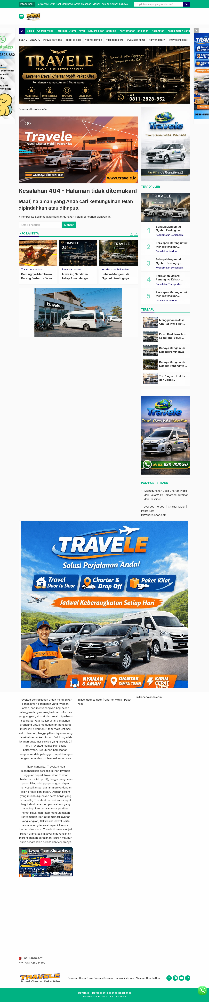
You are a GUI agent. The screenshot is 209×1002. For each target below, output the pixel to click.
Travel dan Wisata (71, 269)
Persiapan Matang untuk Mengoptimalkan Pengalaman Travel (171, 246)
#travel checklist (178, 39)
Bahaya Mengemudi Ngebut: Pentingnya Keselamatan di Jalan (169, 263)
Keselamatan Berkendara (183, 30)
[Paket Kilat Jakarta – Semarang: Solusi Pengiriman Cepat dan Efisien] (150, 336)
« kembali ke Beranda (32, 216)
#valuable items (136, 39)
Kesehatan (158, 30)
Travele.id (25, 699)
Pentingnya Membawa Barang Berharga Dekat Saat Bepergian (71, 4)
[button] (186, 4)
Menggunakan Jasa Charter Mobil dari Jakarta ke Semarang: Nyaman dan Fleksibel (166, 495)
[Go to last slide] (131, 234)
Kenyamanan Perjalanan (134, 30)
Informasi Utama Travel (71, 30)
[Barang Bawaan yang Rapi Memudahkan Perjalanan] (118, 253)
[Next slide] (136, 234)
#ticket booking (114, 39)
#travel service (93, 39)
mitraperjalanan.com (153, 515)
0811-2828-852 (33, 958)
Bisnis (30, 30)
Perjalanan (107, 269)
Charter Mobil (45, 30)
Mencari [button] (69, 225)
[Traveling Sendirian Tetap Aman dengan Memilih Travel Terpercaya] (78, 253)
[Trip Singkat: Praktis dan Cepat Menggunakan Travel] (150, 379)
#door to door (73, 39)
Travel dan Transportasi (169, 284)
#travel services (52, 39)
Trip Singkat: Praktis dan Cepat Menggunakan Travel (172, 380)
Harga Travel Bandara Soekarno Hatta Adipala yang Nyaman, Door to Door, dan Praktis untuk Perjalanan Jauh (139, 978)
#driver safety (157, 39)
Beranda (72, 978)
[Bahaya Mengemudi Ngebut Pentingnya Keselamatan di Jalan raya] (165, 207)
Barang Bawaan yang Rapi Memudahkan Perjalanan (116, 278)
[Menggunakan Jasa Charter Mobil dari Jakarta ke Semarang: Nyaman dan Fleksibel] (150, 322)
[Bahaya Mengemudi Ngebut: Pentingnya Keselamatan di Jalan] (150, 364)
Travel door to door (32, 269)
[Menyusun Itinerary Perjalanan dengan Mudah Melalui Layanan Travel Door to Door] (38, 253)
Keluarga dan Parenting (102, 30)
